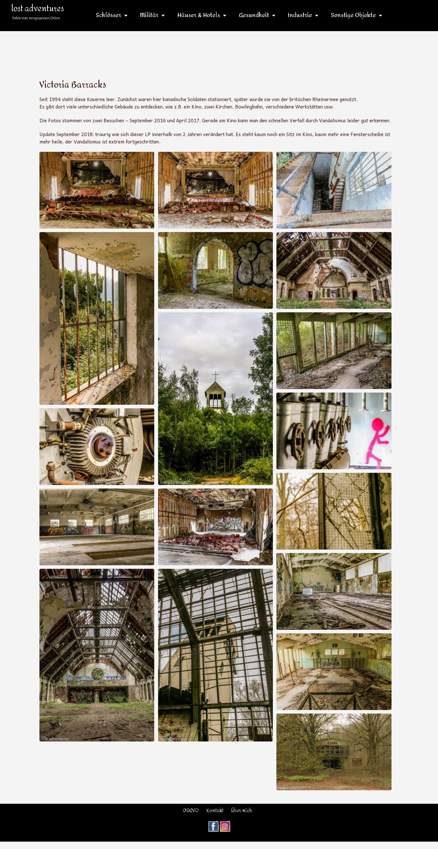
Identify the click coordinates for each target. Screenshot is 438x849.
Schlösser (108, 15)
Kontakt (214, 810)
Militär (149, 15)
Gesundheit (254, 15)
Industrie (300, 15)
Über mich (241, 810)
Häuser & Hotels (198, 15)
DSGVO (191, 810)
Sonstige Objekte (353, 15)
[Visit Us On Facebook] (213, 824)
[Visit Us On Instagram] (225, 824)
